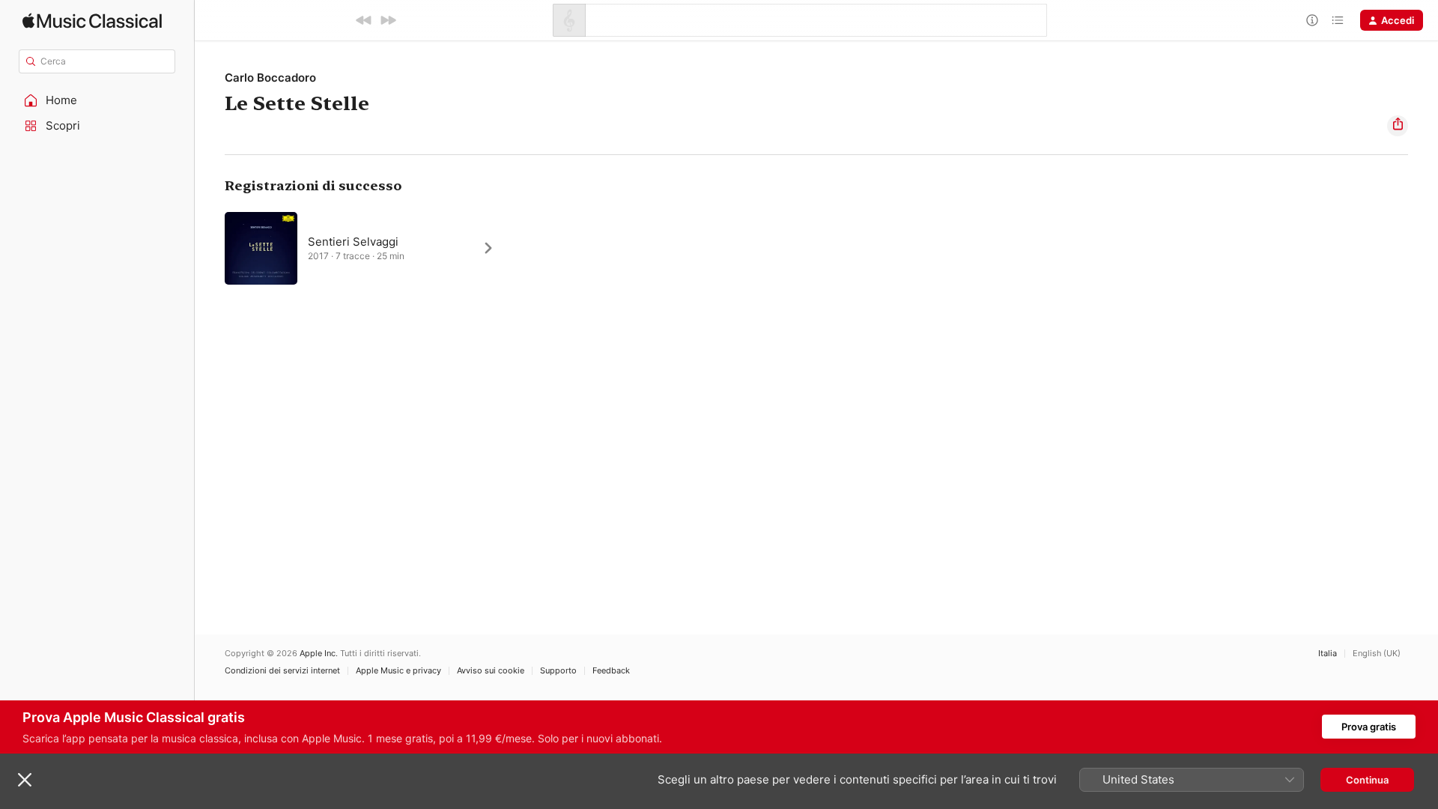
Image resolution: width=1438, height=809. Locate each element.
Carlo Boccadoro (270, 77)
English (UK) (1377, 653)
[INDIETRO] (364, 20)
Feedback (611, 671)
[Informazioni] (1312, 20)
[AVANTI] (388, 20)
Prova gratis (1368, 727)
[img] (92, 20)
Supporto (558, 671)
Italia (1327, 653)
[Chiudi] (24, 780)
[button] (97, 100)
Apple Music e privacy (398, 671)
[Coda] (1338, 20)
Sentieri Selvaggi (353, 241)
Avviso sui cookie (490, 671)
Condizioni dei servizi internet (282, 671)
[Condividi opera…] (1397, 125)
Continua (1367, 780)
